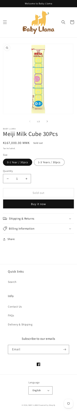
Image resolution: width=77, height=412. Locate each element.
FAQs (11, 315)
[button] (5, 22)
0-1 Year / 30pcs (17, 162)
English (37, 390)
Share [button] (11, 239)
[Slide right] (47, 121)
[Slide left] (29, 121)
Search (12, 282)
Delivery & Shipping (20, 324)
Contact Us (15, 306)
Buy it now (38, 204)
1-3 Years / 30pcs (49, 162)
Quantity (8, 171)
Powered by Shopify (46, 405)
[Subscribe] (64, 349)
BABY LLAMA (33, 405)
